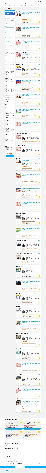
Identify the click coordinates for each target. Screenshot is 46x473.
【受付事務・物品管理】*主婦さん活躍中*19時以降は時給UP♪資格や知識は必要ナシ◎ (31, 322)
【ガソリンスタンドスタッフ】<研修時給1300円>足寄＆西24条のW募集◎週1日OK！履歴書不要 (31, 242)
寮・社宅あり (7, 139)
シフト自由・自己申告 (7, 99)
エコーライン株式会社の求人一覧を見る (26, 384)
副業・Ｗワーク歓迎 (12, 74)
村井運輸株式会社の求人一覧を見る (25, 197)
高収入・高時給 (7, 64)
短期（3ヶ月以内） (12, 47)
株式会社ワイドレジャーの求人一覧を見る (26, 36)
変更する (10, 37)
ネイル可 (7, 124)
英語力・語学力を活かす (7, 148)
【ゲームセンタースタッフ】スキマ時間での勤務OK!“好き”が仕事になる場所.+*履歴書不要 (31, 28)
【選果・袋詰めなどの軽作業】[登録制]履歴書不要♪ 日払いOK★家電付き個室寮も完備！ (31, 268)
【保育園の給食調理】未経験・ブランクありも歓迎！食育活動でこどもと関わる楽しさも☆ (31, 402)
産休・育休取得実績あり (12, 143)
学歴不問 (7, 71)
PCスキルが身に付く (7, 132)
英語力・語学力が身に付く (12, 130)
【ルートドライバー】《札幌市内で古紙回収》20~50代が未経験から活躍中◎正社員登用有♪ (31, 308)
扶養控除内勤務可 (7, 87)
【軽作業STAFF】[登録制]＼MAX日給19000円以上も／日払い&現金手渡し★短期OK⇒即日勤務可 (31, 295)
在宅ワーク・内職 (12, 89)
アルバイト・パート (7, 80)
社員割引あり (12, 140)
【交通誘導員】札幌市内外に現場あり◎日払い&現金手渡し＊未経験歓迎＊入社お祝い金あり (31, 110)
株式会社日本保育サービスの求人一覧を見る (26, 411)
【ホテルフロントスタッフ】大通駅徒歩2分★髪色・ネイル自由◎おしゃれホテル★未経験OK (31, 282)
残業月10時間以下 (12, 91)
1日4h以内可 (12, 86)
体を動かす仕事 (7, 89)
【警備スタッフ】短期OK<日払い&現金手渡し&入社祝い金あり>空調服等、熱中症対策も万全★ (31, 66)
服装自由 (7, 123)
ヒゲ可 (12, 124)
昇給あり (12, 139)
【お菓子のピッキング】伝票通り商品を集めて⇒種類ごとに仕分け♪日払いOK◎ (31, 229)
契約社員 (7, 81)
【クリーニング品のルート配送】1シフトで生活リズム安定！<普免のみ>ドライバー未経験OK (31, 215)
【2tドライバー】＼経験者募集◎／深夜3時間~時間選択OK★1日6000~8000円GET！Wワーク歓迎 (31, 189)
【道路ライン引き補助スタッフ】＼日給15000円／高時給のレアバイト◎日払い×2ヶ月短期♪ (31, 376)
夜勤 (11, 108)
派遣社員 (12, 81)
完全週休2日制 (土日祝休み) (7, 101)
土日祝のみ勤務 (7, 97)
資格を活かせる (12, 150)
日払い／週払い (12, 64)
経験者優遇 (7, 149)
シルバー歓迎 (7, 72)
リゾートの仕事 (7, 91)
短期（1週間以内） (12, 45)
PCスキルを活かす (12, 148)
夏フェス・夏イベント (12, 54)
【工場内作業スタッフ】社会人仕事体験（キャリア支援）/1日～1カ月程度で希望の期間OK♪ (31, 81)
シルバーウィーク (7, 56)
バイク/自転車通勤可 (7, 130)
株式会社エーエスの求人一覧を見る (25, 89)
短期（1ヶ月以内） (7, 47)
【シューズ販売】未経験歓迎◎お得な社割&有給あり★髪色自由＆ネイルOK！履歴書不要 (31, 42)
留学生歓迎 (12, 72)
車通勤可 (12, 128)
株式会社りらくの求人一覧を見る (25, 22)
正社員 (12, 79)
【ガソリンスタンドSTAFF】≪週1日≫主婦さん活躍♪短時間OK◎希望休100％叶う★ (31, 175)
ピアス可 (12, 123)
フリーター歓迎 (7, 74)
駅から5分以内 (7, 128)
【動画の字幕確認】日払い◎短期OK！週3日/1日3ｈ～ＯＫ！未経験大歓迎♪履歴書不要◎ (31, 255)
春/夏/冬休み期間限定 (12, 49)
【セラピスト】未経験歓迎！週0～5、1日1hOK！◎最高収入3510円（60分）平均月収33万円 (31, 13)
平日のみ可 (12, 97)
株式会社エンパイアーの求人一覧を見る (26, 223)
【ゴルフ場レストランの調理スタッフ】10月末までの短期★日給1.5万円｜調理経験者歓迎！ (31, 335)
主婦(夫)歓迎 (12, 71)
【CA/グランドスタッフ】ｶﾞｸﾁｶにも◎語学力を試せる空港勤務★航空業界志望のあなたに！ (31, 350)
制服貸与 (7, 140)
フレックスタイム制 (12, 99)
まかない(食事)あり (7, 136)
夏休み (7, 53)
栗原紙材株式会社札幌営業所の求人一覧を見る (26, 316)
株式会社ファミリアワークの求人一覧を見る (26, 276)
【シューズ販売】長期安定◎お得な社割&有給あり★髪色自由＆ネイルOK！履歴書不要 (31, 54)
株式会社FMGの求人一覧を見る (25, 358)
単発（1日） (7, 45)
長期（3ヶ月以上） (7, 49)
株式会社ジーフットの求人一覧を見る (25, 48)
